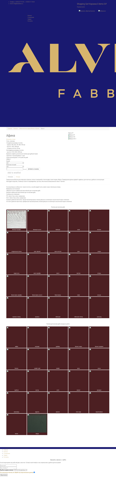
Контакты (30, 21)
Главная (10, 128)
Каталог (30, 15)
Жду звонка (4, 475)
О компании (31, 17)
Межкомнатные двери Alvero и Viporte (29, 128)
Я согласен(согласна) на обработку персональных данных (17, 472)
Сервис (29, 19)
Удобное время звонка (6, 470)
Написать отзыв (11, 139)
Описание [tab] (10, 177)
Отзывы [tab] (18, 177)
